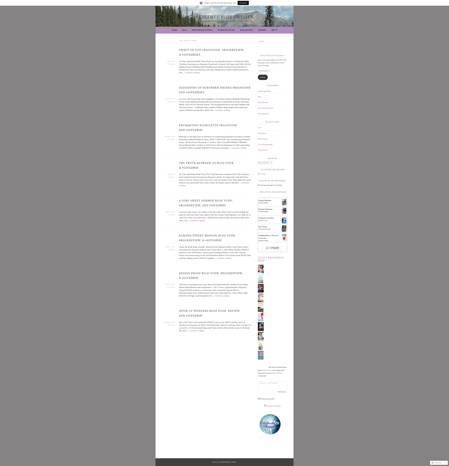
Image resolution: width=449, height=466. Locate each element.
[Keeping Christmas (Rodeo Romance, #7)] (284, 214)
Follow (262, 77)
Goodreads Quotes (281, 392)
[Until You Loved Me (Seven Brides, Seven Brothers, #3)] (261, 273)
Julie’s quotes (268, 383)
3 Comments (171, 287)
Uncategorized (263, 113)
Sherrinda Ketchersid (265, 229)
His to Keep (263, 227)
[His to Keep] (284, 231)
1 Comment (171, 215)
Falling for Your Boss (266, 218)
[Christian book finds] (272, 406)
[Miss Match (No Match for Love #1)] (261, 321)
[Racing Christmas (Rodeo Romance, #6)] (284, 205)
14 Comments (171, 139)
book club (276, 373)
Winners (262, 30)
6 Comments (171, 102)
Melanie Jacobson (264, 240)
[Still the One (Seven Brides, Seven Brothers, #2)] (261, 340)
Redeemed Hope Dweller (224, 17)
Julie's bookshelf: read (271, 259)
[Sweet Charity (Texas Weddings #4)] (260, 349)
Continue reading (192, 72)
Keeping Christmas (265, 209)
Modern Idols (263, 139)
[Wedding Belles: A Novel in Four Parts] (284, 240)
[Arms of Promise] (261, 330)
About (274, 30)
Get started (243, 3)
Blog (184, 30)
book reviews (267, 370)
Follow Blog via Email (272, 56)
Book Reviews (246, 30)
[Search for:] (272, 41)
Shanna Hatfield (264, 203)
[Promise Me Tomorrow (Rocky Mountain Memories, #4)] (260, 311)
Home (174, 30)
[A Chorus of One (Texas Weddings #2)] (261, 359)
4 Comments (171, 64)
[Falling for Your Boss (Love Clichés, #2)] (284, 223)
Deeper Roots (263, 150)
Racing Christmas (265, 200)
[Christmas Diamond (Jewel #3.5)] (261, 292)
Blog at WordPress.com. (224, 462)
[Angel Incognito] (260, 282)
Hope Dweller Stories (202, 30)
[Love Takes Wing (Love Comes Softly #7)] (261, 301)
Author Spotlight (226, 30)
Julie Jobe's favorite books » (277, 367)
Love (259, 127)
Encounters (262, 133)
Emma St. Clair (264, 220)
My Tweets (262, 174)
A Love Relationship (265, 144)
